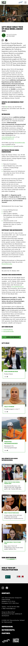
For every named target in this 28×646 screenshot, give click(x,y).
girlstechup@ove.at (8, 146)
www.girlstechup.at (17, 286)
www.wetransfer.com (8, 137)
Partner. (6, 633)
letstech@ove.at (10, 608)
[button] (11, 337)
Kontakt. (6, 593)
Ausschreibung (8, 329)
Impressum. (7, 626)
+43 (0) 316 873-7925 (13, 606)
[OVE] (21, 2)
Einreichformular (8, 331)
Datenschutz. (8, 630)
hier (6, 106)
